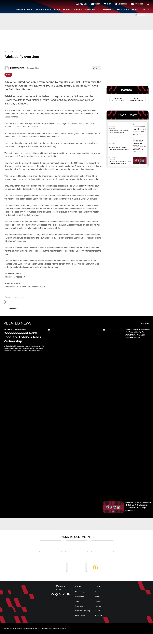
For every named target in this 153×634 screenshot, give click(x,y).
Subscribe (13, 309)
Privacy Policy (22, 301)
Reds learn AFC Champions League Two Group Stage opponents (136, 507)
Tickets (77, 601)
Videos (66, 9)
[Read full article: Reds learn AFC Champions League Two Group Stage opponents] (140, 160)
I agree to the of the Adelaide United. (25, 301)
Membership (42, 9)
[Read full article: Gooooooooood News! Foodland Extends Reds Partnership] (140, 129)
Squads (97, 611)
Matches (98, 606)
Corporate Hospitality (82, 611)
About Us (122, 9)
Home (6, 52)
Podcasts (98, 601)
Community (91, 9)
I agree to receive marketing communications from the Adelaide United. (32, 303)
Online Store (79, 596)
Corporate (108, 9)
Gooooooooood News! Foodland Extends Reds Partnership (22, 337)
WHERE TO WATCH (140, 9)
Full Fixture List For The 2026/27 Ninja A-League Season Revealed (135, 335)
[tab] (117, 99)
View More (144, 323)
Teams (76, 9)
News (57, 9)
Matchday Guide (24, 9)
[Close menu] (146, 627)
